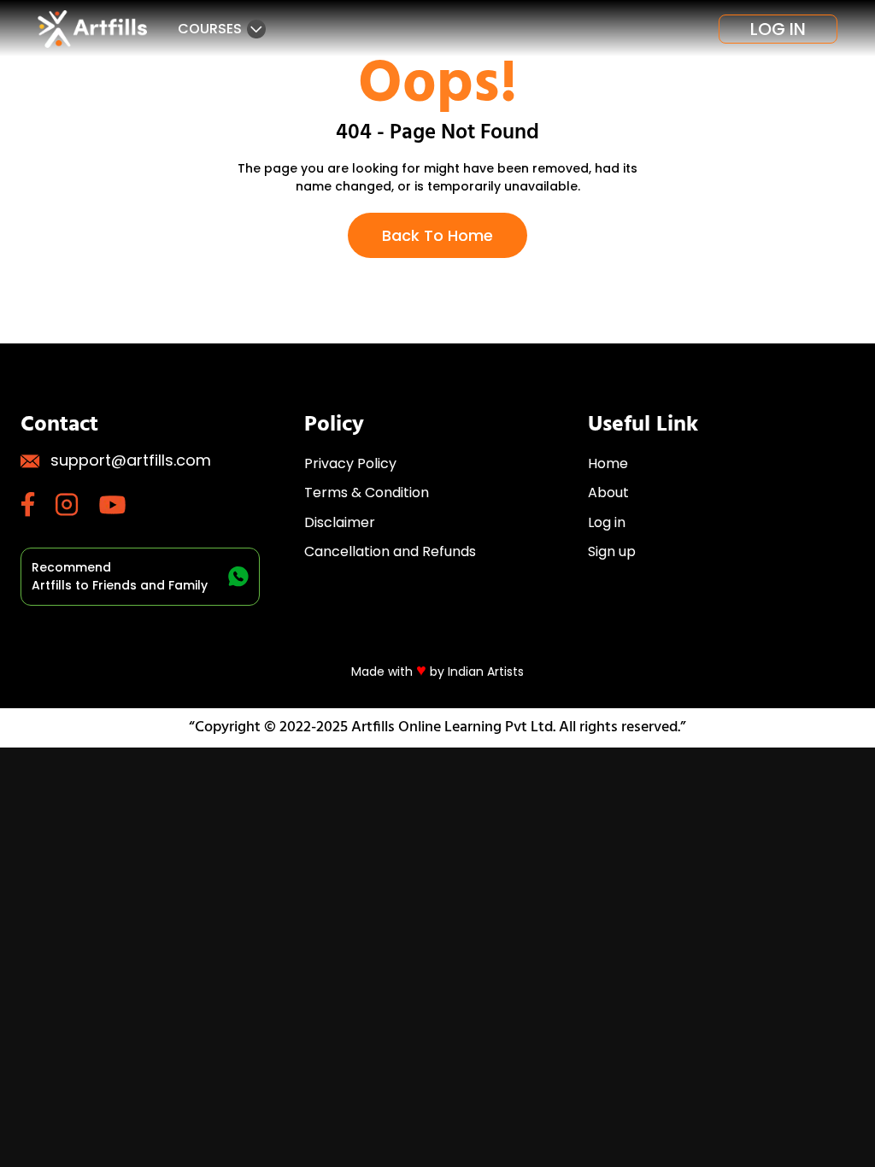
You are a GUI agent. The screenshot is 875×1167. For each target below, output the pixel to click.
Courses (210, 28)
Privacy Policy (350, 463)
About (608, 492)
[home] (92, 29)
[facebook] (38, 504)
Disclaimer (339, 522)
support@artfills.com (130, 460)
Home (608, 463)
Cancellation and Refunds (390, 551)
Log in (778, 29)
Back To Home (437, 235)
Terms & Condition (366, 492)
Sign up (612, 551)
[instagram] (77, 504)
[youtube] (122, 505)
